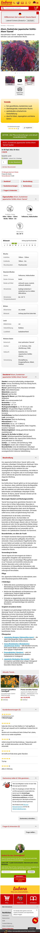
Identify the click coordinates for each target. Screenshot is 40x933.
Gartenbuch (33, 902)
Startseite (3, 25)
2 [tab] (18, 73)
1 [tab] (15, 73)
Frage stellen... (31, 832)
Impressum (5, 915)
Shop (6, 902)
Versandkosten (6, 176)
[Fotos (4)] (10, 81)
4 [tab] (22, 73)
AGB (3, 921)
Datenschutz (6, 918)
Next (36, 681)
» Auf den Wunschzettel (9, 167)
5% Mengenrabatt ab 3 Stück (10, 172)
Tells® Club (20, 902)
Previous (3, 681)
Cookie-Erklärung (7, 923)
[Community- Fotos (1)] (29, 81)
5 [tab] (24, 73)
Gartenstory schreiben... (28, 818)
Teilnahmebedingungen (19, 809)
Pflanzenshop (10, 25)
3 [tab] (20, 73)
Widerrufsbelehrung (8, 926)
